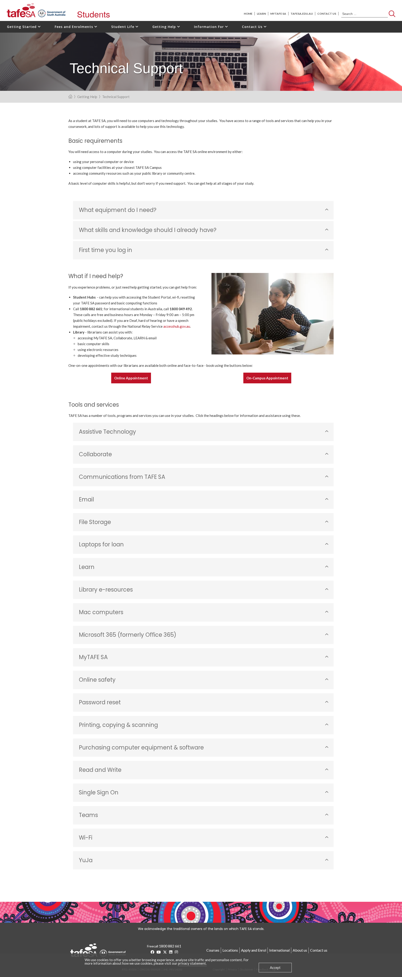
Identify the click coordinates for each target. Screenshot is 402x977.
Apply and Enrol (253, 950)
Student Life (123, 26)
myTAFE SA (278, 13)
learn (261, 13)
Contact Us (253, 26)
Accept (275, 967)
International (279, 950)
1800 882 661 (170, 946)
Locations (230, 950)
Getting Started (22, 26)
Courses (212, 950)
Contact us (326, 13)
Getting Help (164, 26)
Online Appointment (131, 378)
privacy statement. (192, 963)
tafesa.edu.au (302, 13)
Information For (209, 26)
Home (248, 13)
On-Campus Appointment (267, 378)
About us (300, 950)
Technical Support (116, 97)
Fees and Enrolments (74, 26)
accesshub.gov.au (176, 326)
